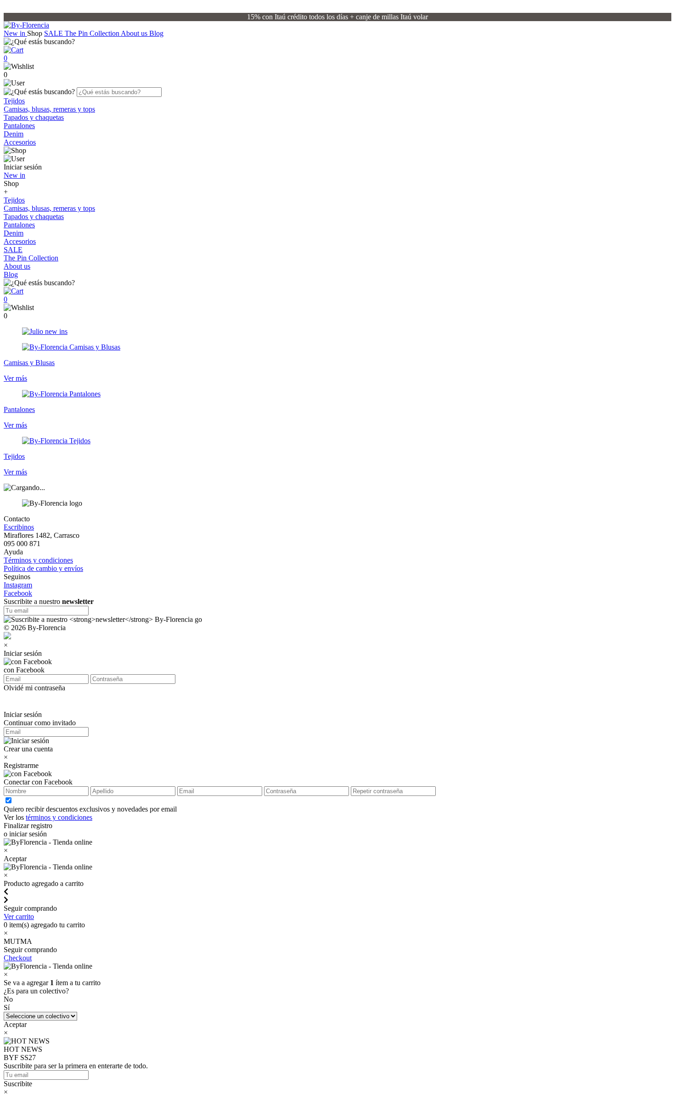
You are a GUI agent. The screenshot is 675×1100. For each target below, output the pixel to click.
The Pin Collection (93, 33)
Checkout (18, 958)
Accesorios (20, 142)
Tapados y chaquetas (34, 117)
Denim (13, 134)
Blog (156, 33)
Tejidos (14, 101)
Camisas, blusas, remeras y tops (49, 109)
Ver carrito (19, 916)
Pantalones (19, 126)
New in (15, 33)
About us (135, 33)
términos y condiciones (59, 817)
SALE (54, 33)
